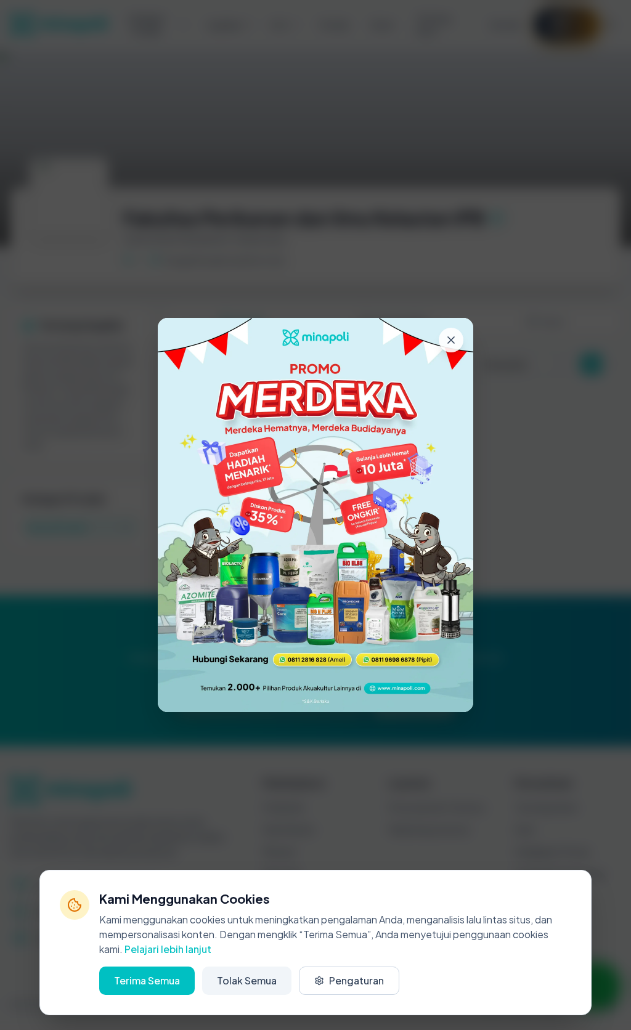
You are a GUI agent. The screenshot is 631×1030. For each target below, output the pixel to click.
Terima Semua (147, 980)
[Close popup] (451, 340)
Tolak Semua (247, 980)
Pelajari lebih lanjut (167, 949)
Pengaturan (356, 980)
